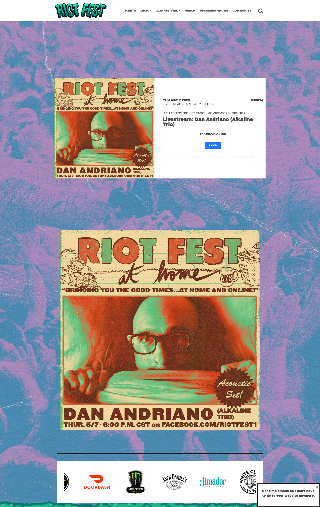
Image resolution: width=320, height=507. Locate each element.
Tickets (129, 10)
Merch (190, 10)
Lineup (145, 10)
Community (241, 10)
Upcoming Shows (214, 10)
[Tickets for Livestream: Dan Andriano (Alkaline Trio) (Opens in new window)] (104, 128)
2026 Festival (167, 10)
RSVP (213, 145)
